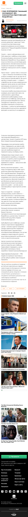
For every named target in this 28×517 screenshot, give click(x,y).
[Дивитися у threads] (26, 491)
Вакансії (17, 470)
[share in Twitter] (11, 293)
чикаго (10, 288)
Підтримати (18, 3)
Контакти (4, 476)
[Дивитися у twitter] (18, 491)
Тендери (17, 473)
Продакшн (4, 486)
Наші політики (19, 481)
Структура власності (4, 479)
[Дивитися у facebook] (2, 491)
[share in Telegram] (14, 293)
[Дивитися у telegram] (10, 491)
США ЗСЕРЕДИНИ (20, 288)
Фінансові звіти (20, 479)
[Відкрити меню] (25, 3)
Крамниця (18, 476)
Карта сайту (19, 484)
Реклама (4, 483)
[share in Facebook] (9, 293)
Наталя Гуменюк (10, 19)
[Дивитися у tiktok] (22, 491)
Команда (4, 473)
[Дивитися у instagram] (6, 491)
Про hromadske (6, 470)
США (4, 288)
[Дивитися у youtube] (14, 491)
